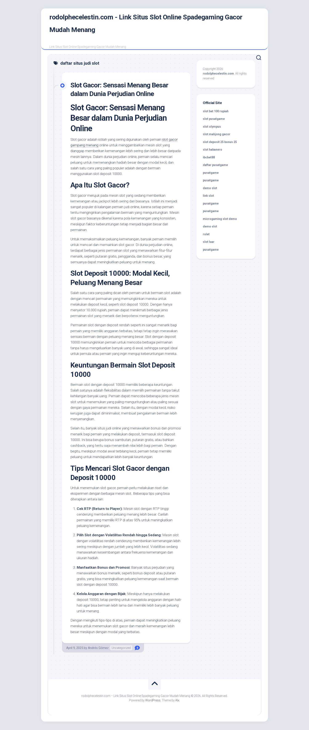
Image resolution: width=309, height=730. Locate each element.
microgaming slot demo (220, 219)
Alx (177, 700)
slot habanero (212, 149)
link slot (208, 195)
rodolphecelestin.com (218, 73)
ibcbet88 (209, 157)
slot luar (208, 241)
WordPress (152, 700)
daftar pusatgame (215, 165)
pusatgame (211, 172)
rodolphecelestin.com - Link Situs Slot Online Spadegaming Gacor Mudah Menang (145, 23)
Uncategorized (121, 648)
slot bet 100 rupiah (215, 111)
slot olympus (212, 126)
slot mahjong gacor (216, 134)
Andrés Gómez (98, 648)
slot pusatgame (214, 118)
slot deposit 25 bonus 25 (220, 142)
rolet (206, 234)
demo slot (210, 188)
